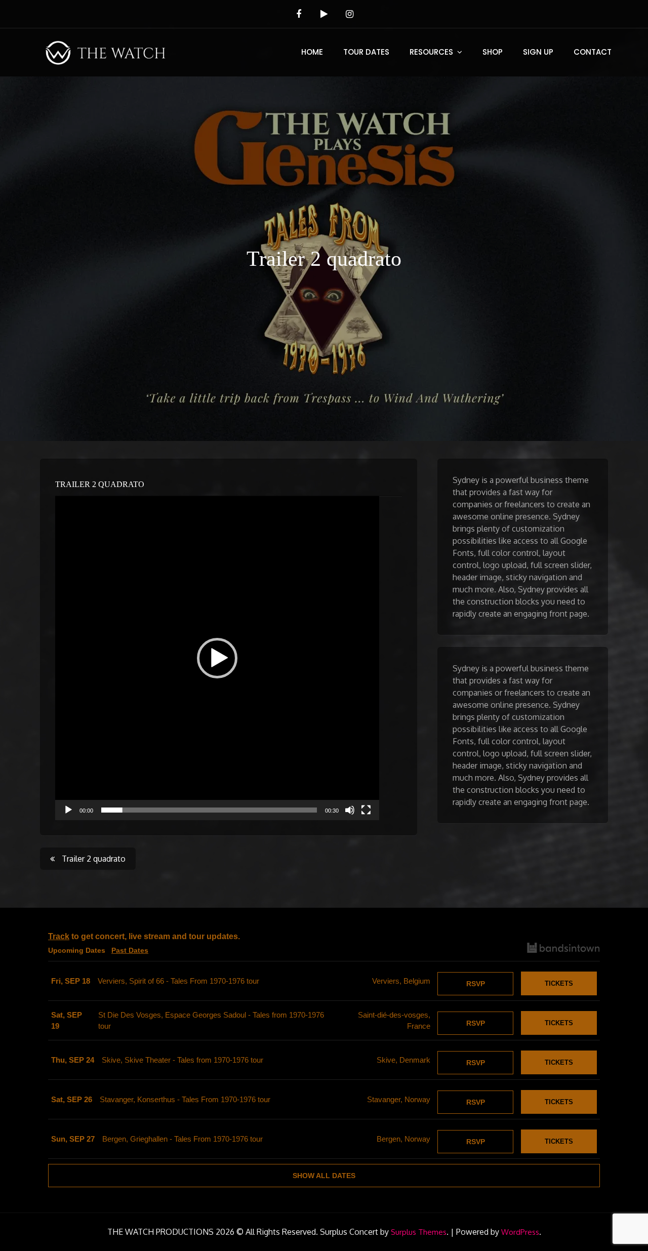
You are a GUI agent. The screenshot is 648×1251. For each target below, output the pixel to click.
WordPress (520, 1232)
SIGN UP (538, 52)
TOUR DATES (366, 52)
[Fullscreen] (366, 810)
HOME (312, 52)
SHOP (492, 52)
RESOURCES (431, 52)
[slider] (209, 810)
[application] (217, 658)
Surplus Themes (419, 1232)
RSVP (475, 984)
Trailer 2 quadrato (99, 484)
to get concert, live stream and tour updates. (144, 936)
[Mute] (350, 810)
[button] (217, 658)
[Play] (68, 810)
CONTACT (593, 52)
